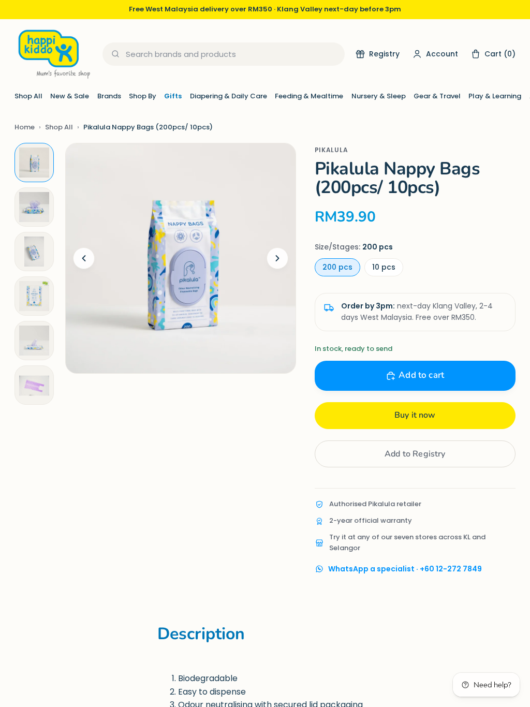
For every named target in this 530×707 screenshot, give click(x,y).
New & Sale (69, 96)
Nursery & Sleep (378, 96)
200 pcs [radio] (337, 267)
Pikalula (331, 149)
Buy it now (415, 415)
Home (24, 127)
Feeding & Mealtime (309, 96)
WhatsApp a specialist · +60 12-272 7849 (405, 569)
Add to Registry (415, 454)
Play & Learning (494, 96)
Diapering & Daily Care (228, 96)
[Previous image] (84, 258)
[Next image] (277, 258)
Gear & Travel (437, 96)
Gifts (173, 96)
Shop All (28, 96)
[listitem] (34, 162)
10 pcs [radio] (383, 267)
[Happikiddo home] (53, 54)
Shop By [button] (142, 96)
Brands (109, 96)
